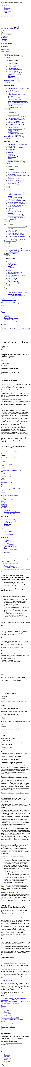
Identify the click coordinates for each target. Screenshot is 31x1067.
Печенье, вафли (12, 127)
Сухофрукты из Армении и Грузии (18, 250)
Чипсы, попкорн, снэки (14, 214)
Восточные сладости (14, 135)
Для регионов (8, 522)
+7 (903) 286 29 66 (7, 16)
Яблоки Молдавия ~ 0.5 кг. (8, 458)
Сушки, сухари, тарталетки (16, 133)
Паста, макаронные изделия (16, 200)
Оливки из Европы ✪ (14, 73)
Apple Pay (3, 913)
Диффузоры (11, 263)
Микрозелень (11, 76)
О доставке (7, 11)
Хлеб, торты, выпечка (10, 107)
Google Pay (10, 913)
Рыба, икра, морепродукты (12, 161)
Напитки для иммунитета (15, 104)
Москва (3, 1048)
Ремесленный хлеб (13, 115)
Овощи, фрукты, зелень (11, 55)
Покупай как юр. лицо (10, 533)
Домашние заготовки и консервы (17, 194)
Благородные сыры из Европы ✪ (17, 88)
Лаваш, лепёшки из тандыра (16, 116)
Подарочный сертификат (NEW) (17, 292)
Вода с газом (11, 230)
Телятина (10, 152)
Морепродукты (12, 174)
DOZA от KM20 (12, 79)
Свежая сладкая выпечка (15, 118)
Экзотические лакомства (15, 216)
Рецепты (6, 525)
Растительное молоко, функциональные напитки (15, 238)
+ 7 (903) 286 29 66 (6, 499)
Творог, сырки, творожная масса (17, 101)
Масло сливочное (13, 98)
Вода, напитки (8, 219)
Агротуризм (7, 524)
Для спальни (11, 278)
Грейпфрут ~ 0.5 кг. (6, 482)
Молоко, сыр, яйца (9, 80)
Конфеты (10, 125)
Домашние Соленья (13, 74)
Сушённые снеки (13, 252)
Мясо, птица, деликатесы (11, 136)
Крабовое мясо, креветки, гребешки (18, 175)
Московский (7, 1058)
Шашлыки (11, 149)
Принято (3, 1006)
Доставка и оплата (9, 513)
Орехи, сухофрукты (10, 241)
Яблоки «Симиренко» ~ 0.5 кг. (10, 452)
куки (11, 998)
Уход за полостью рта (14, 272)
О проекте (7, 540)
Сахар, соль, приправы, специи (17, 205)
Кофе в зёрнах (12, 210)
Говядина (10, 150)
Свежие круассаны (13, 121)
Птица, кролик (12, 157)
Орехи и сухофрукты (14, 248)
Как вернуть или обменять (12, 512)
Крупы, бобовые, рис (14, 199)
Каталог (16, 28)
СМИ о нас (7, 12)
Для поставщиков (9, 531)
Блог (5, 548)
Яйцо (9, 105)
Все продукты (8, 54)
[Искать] (2, 32)
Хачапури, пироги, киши (15, 124)
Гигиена (10, 270)
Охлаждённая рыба (13, 171)
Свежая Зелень (12, 68)
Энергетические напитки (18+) (17, 227)
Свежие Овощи (12, 63)
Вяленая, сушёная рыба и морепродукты (15, 182)
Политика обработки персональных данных (17, 569)
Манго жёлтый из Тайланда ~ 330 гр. (12, 470)
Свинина (10, 155)
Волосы (10, 267)
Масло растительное (14, 206)
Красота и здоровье (10, 253)
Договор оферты (9, 566)
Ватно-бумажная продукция (16, 275)
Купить (3, 312)
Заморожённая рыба (13, 178)
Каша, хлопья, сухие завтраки (16, 203)
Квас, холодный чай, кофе (15, 234)
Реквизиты (7, 543)
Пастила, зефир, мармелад (15, 129)
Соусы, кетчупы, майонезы (16, 217)
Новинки (7, 8)
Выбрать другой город (9, 1027)
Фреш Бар (10, 77)
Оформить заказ (5, 49)
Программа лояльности (11, 519)
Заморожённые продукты (15, 193)
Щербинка (7, 1061)
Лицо (9, 266)
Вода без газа (11, 228)
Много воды (11, 231)
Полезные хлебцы (13, 130)
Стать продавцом (9, 534)
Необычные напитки (14, 233)
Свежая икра (11, 169)
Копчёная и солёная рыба (15, 180)
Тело (9, 269)
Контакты (7, 510)
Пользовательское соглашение (13, 567)
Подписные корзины (10, 283)
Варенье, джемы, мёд (14, 197)
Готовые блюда (12, 291)
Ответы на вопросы (10, 546)
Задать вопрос (5, 561)
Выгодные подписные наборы (16, 295)
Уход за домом (12, 281)
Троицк (6, 1059)
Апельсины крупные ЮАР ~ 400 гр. (11, 489)
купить (3, 455)
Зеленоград (7, 1055)
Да (2, 1027)
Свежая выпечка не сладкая (16, 119)
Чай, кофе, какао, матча (14, 211)
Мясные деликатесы (13, 160)
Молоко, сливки (12, 91)
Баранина (10, 154)
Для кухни (11, 276)
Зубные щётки (12, 273)
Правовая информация (10, 549)
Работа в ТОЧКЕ (9, 545)
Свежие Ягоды (12, 66)
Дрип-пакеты (11, 208)
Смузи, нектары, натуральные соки (18, 236)
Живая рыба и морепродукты (16, 172)
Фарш (9, 158)
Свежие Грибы (12, 71)
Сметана (10, 93)
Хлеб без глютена (13, 132)
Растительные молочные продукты (18, 102)
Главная (6, 315)
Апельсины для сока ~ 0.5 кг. (9, 495)
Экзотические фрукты (14, 69)
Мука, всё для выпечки (14, 202)
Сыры (9, 90)
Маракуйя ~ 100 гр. (6, 464)
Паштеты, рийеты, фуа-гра (15, 147)
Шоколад (10, 196)
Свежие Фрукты (12, 65)
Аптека (10, 261)
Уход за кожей (12, 264)
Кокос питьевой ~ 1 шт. (7, 476)
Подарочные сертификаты (12, 521)
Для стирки (11, 280)
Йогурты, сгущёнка (13, 99)
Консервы (10, 213)
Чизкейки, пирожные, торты (16, 122)
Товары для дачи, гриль (14, 294)
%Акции (6, 9)
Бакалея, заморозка (9, 185)
